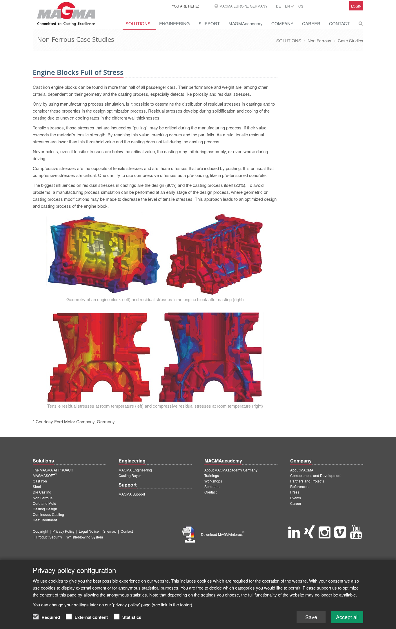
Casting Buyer (130, 475)
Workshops (213, 480)
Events (295, 497)
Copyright (40, 531)
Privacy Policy (63, 531)
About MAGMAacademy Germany (230, 469)
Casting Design (45, 508)
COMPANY (282, 23)
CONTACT (339, 23)
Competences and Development (315, 475)
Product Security (49, 536)
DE (278, 5)
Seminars (211, 486)
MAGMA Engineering (135, 469)
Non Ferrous (319, 40)
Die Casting (42, 491)
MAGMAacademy (245, 23)
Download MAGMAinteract (222, 534)
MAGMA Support (132, 493)
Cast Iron (40, 480)
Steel (37, 486)
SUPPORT (209, 23)
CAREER (311, 23)
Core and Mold (44, 503)
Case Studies (350, 40)
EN (288, 5)
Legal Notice (89, 531)
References (299, 486)
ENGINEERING (174, 23)
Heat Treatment (45, 519)
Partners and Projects (307, 480)
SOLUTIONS (138, 23)
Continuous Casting (48, 514)
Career (295, 503)
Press (294, 491)
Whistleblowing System (84, 536)
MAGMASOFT (45, 475)
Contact (210, 491)
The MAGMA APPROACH (53, 469)
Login (356, 6)
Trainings (211, 475)
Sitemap (109, 531)
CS (300, 5)
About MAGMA (301, 469)
